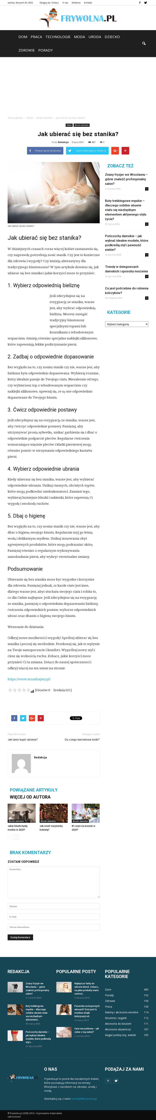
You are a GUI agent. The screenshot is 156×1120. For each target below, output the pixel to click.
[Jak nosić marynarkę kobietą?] (54, 813)
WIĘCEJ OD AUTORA (30, 797)
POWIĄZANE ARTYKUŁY (34, 790)
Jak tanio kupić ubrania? (23, 739)
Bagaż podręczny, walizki (120, 1035)
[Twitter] (145, 2)
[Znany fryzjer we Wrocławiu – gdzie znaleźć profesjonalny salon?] (15, 987)
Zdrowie (26, 50)
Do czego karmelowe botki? (82, 739)
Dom (22, 36)
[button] (143, 43)
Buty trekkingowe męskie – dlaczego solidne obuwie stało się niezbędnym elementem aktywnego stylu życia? (125, 210)
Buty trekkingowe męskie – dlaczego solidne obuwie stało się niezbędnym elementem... (37, 1013)
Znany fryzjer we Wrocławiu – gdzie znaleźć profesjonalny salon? (126, 179)
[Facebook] (140, 2)
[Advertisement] (78, 85)
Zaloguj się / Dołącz (49, 2)
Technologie (58, 36)
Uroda (94, 36)
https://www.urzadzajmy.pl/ (29, 679)
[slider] (19, 690)
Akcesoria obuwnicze (118, 1029)
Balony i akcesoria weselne (121, 1012)
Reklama (76, 2)
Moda (79, 36)
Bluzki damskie (81, 125)
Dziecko (112, 36)
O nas (65, 2)
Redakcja (63, 142)
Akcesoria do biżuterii (118, 1023)
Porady (45, 50)
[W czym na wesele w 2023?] (86, 813)
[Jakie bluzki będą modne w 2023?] (22, 813)
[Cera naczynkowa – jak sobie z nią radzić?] (64, 1032)
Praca (36, 36)
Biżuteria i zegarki (116, 1018)
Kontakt (88, 2)
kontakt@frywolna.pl (84, 1098)
